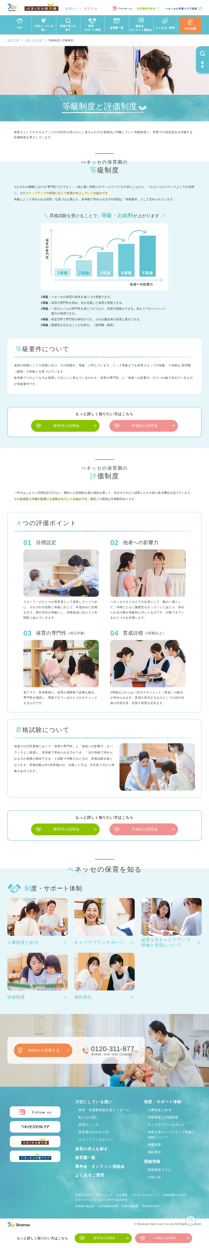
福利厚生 (154, 1152)
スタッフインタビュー (95, 1139)
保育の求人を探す (91, 1149)
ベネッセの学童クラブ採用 (181, 8)
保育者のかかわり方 (93, 1132)
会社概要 (122, 1195)
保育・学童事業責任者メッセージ (104, 1110)
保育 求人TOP (34, 40)
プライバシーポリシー (145, 1195)
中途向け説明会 (145, 426)
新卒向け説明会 (66, 426)
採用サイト (81, 8)
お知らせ (154, 1177)
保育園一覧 (85, 1157)
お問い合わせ (83, 1195)
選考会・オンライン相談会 (100, 1166)
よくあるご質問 (89, 1175)
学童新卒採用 (151, 1206)
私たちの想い (88, 1117)
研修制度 (154, 1144)
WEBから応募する (44, 1050)
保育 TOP (13, 40)
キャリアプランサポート (166, 1124)
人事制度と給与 (159, 1110)
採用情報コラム (159, 1170)
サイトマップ (104, 1195)
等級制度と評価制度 (163, 1117)
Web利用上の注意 (174, 1195)
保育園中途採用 (84, 1206)
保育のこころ (88, 1124)
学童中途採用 (130, 1206)
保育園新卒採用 (146, 8)
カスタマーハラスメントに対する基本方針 (101, 1199)
